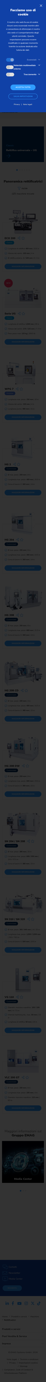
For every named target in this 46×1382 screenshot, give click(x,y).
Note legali (27, 104)
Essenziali (31, 59)
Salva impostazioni (23, 96)
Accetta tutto (23, 87)
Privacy (17, 104)
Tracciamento (30, 74)
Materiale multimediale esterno (25, 67)
